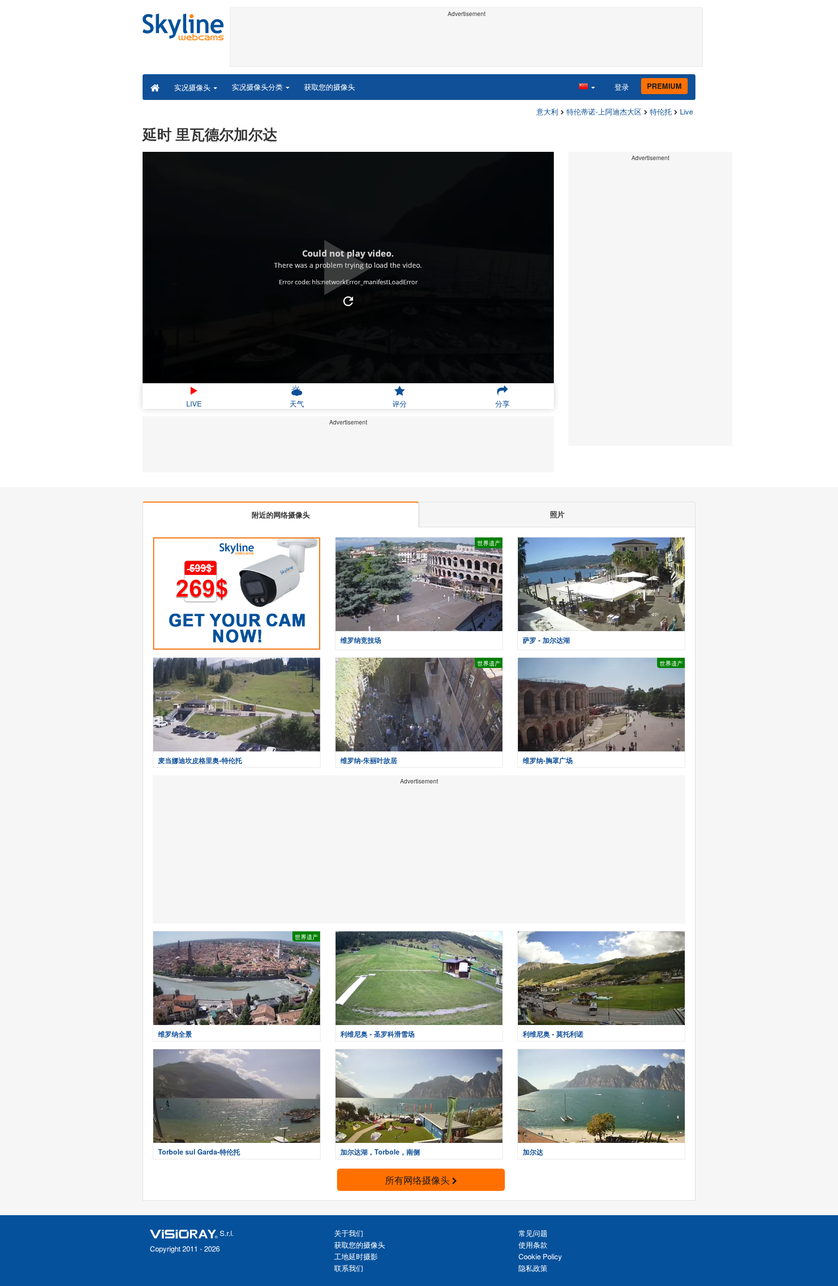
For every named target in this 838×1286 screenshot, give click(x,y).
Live (686, 111)
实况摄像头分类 (258, 86)
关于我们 (348, 1233)
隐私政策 (533, 1268)
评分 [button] (399, 403)
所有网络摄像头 (418, 1179)
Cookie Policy (540, 1256)
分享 (502, 403)
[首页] (155, 87)
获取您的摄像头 (329, 86)
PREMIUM (664, 86)
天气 (297, 403)
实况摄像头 (193, 87)
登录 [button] (621, 86)
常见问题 (533, 1233)
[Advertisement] (466, 42)
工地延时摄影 (356, 1256)
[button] (586, 87)
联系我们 (348, 1268)
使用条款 (533, 1244)
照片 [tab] (557, 514)
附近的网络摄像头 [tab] (281, 514)
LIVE (194, 403)
